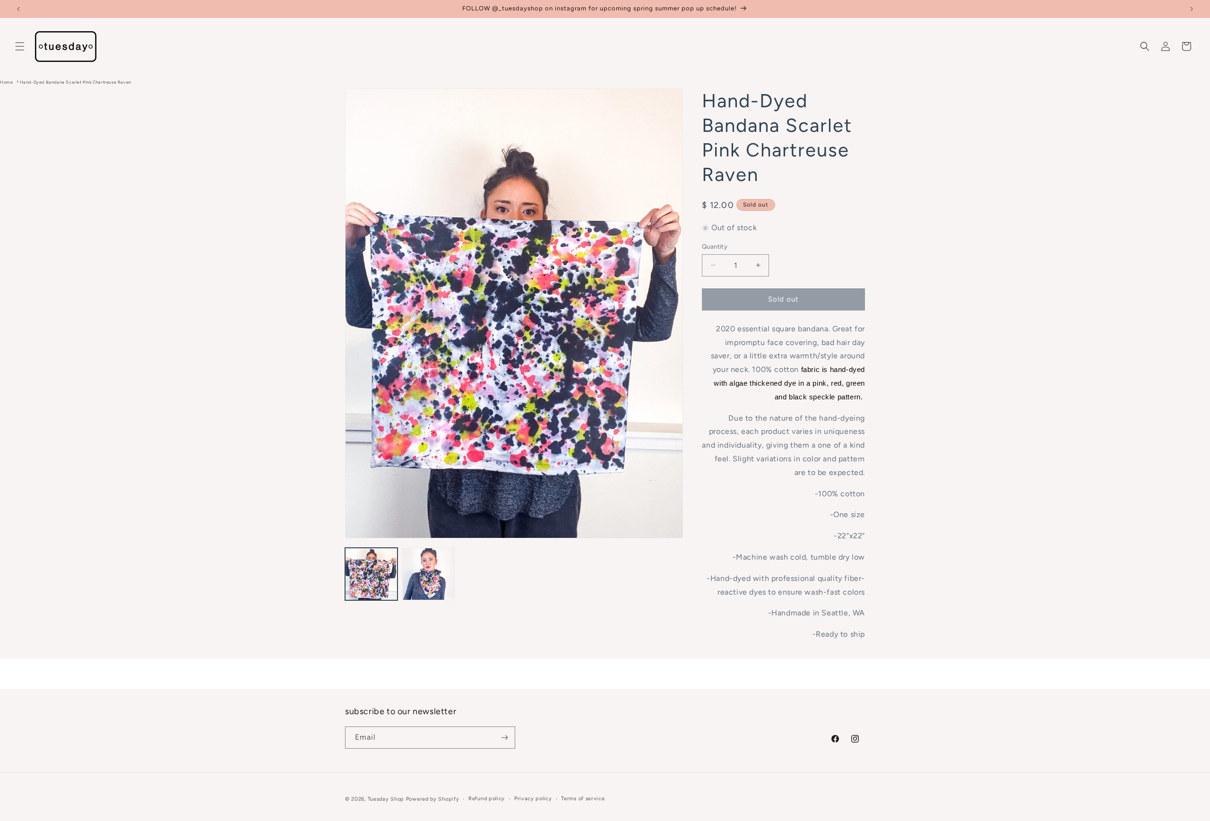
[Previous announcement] (18, 9)
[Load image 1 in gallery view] (371, 574)
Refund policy (486, 798)
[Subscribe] (504, 737)
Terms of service (583, 798)
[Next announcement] (1191, 9)
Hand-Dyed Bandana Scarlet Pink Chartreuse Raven (75, 82)
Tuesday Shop (386, 799)
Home (6, 82)
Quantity (714, 246)
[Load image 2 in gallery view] (428, 574)
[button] (19, 46)
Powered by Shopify (432, 799)
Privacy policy (533, 798)
